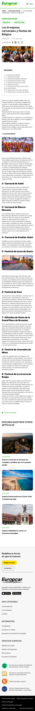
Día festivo (19, 22)
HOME (4, 11)
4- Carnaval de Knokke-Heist (15, 80)
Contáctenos (8, 568)
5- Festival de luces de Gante (15, 82)
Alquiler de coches (8, 645)
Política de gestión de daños (25, 698)
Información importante (26, 708)
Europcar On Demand (9, 657)
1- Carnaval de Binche (12, 75)
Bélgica (6, 22)
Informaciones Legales (8, 698)
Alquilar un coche (9, 562)
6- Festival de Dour (12, 84)
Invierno (4, 614)
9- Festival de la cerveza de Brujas (17, 92)
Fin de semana (7, 610)
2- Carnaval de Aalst (13, 77)
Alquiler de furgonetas (9, 649)
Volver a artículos (10, 412)
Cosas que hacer (14, 11)
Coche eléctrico (7, 606)
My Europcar (6, 653)
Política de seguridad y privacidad (12, 705)
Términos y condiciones (9, 708)
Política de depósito (7, 702)
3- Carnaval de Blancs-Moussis (16, 78)
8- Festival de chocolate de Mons (17, 90)
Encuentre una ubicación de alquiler (14, 633)
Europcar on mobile (8, 630)
